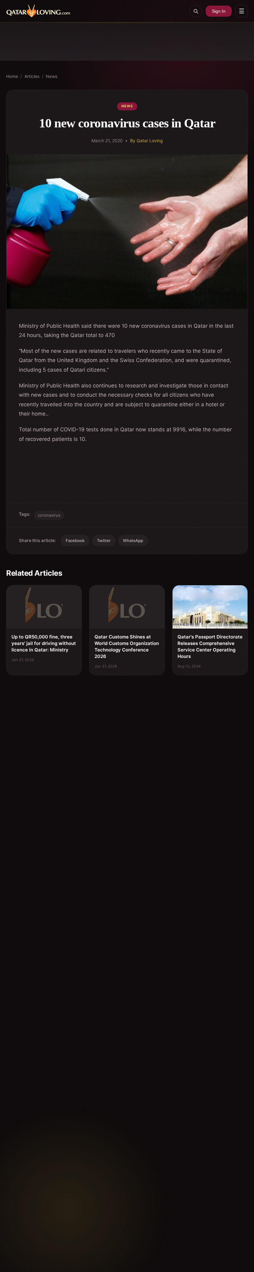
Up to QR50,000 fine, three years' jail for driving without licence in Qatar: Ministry (43, 643)
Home (12, 76)
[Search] (196, 11)
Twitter (104, 540)
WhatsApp (133, 540)
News (51, 76)
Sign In (219, 11)
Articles (31, 76)
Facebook (75, 540)
